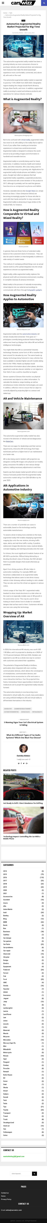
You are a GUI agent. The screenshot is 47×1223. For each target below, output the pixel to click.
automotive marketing (11, 712)
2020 (5, 890)
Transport (6, 1113)
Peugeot (6, 1062)
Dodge (5, 960)
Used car (6, 1126)
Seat (4, 1084)
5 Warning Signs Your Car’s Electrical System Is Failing (23, 724)
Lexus (5, 1021)
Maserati (6, 1030)
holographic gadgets (34, 290)
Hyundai (6, 989)
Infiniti (5, 992)
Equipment (7, 966)
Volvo (5, 1135)
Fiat (4, 976)
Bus (4, 928)
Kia (4, 1005)
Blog (5, 919)
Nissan (5, 1056)
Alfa (4, 906)
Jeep (5, 1001)
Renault (6, 1071)
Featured (6, 970)
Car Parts (6, 944)
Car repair (6, 951)
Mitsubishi (7, 1049)
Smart (5, 1091)
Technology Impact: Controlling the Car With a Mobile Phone (21, 837)
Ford (5, 979)
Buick (5, 925)
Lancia (5, 1011)
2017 (5, 881)
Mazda (5, 1033)
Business (6, 931)
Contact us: (5, 1193)
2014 (5, 871)
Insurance (6, 995)
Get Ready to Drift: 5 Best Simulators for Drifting (23, 803)
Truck (5, 1119)
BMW (5, 922)
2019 (5, 887)
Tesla (5, 1103)
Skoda (5, 1087)
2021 (5, 893)
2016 (5, 877)
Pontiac (6, 1065)
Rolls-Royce (7, 1075)
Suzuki (5, 1097)
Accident (6, 900)
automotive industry (30, 334)
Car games (7, 941)
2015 (5, 874)
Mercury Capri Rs (9, 1043)
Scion (5, 1081)
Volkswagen (7, 1132)
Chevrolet (6, 954)
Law (4, 1017)
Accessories (7, 896)
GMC (5, 982)
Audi (5, 912)
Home (3, 1196)
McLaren (6, 1036)
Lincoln (6, 1024)
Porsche (6, 1068)
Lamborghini (7, 1008)
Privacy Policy (6, 1199)
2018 (5, 884)
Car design (7, 938)
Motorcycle (7, 1052)
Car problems (8, 947)
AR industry (8, 708)
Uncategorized (8, 1122)
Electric (6, 963)
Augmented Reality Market (22, 708)
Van (4, 1129)
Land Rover (7, 1014)
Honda (5, 986)
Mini (4, 1046)
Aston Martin (7, 909)
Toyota (5, 1110)
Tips (4, 1107)
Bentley (6, 916)
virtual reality (25, 140)
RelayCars (9, 441)
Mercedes (7, 1040)
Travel (5, 1116)
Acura (5, 903)
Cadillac (6, 935)
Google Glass (30, 191)
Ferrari (5, 973)
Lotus (5, 1027)
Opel (5, 1059)
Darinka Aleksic (19, 33)
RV (4, 1078)
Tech (23, 20)
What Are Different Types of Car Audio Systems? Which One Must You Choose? (23, 736)
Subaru (5, 1094)
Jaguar (6, 998)
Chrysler (6, 957)
